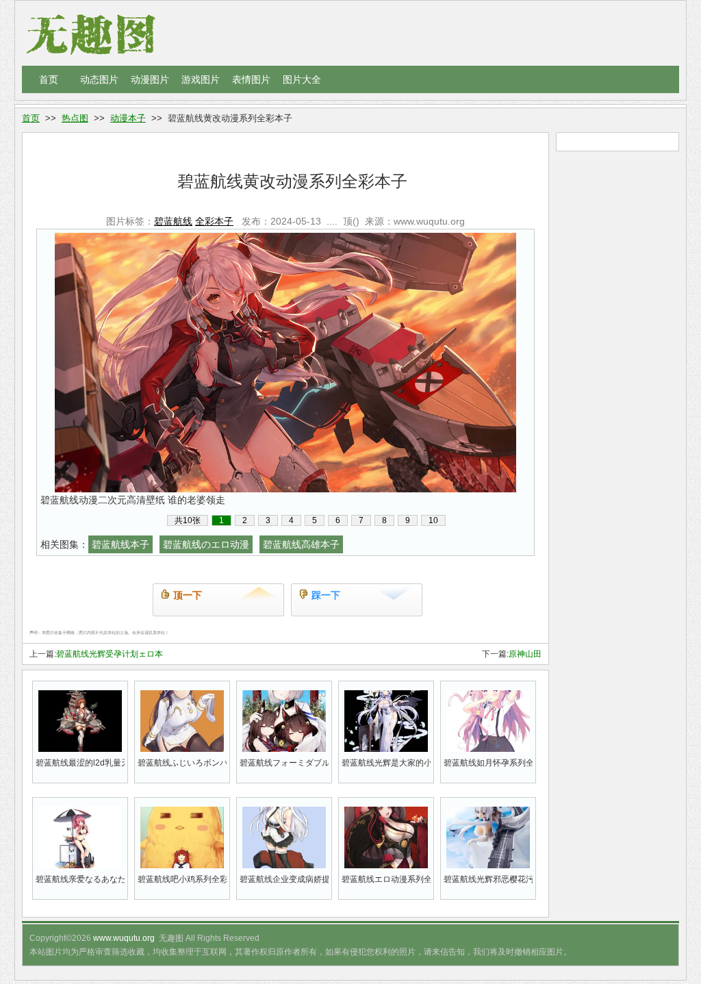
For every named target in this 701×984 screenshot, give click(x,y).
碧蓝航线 (173, 221)
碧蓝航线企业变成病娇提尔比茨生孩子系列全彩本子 (284, 879)
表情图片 (251, 79)
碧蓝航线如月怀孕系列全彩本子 (488, 763)
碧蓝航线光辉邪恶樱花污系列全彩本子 (488, 879)
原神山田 (525, 654)
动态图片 (99, 79)
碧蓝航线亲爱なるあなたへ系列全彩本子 (80, 879)
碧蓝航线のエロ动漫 (206, 544)
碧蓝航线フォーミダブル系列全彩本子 (284, 763)
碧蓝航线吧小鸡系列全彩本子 (182, 879)
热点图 (75, 118)
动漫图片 (150, 79)
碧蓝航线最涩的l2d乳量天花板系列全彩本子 (80, 763)
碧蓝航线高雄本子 (301, 544)
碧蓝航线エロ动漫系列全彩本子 (386, 879)
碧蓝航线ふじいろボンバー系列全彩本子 (182, 763)
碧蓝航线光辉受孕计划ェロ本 (109, 654)
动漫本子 (128, 118)
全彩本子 (214, 221)
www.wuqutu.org (124, 938)
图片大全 (302, 79)
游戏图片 (200, 79)
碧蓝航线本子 (120, 544)
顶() (351, 221)
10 (433, 520)
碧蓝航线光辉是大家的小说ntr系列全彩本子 (386, 763)
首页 (48, 79)
